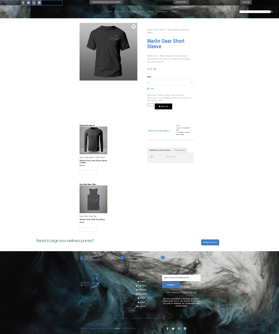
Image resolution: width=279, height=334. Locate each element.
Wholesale (132, 12)
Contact (174, 12)
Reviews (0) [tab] (180, 150)
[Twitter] (28, 2)
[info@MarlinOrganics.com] (122, 257)
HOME (109, 12)
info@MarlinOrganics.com (132, 257)
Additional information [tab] (160, 150)
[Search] (272, 11)
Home (149, 30)
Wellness (119, 12)
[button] (134, 27)
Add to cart (164, 106)
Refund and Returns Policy (154, 318)
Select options (89, 172)
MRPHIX (117, 328)
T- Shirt (169, 30)
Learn (150, 12)
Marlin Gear (182, 132)
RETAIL (142, 12)
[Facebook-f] (23, 2)
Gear (156, 30)
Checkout (124, 318)
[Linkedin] (39, 2)
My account (112, 318)
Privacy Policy (136, 318)
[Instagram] (33, 2)
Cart (169, 318)
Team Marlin (161, 12)
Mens (161, 30)
